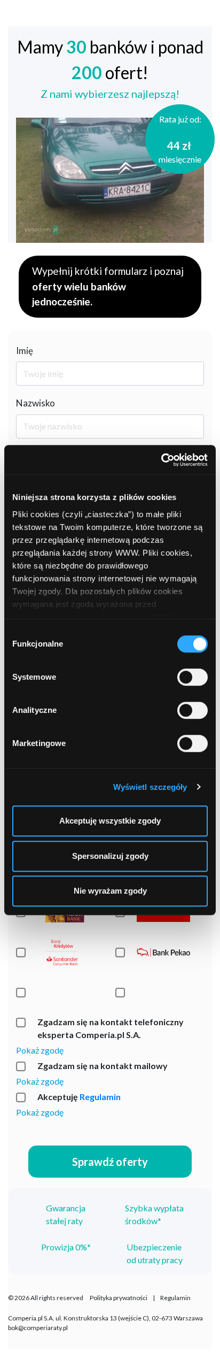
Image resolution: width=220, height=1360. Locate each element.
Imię (24, 350)
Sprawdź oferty (110, 1161)
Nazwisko (35, 403)
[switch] (192, 677)
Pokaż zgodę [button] (40, 1050)
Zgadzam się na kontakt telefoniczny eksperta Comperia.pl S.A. (110, 1028)
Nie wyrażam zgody (110, 890)
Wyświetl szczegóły (150, 787)
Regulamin (100, 1097)
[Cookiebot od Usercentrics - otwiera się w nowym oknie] (161, 460)
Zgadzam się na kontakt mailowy (102, 1066)
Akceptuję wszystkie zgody (110, 820)
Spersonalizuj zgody (110, 855)
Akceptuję (79, 1097)
